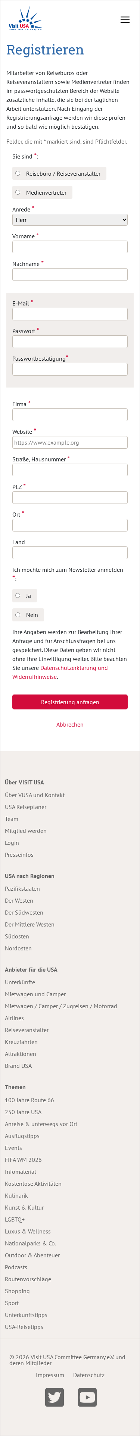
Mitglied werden (26, 830)
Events (13, 1147)
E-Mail (22, 303)
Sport (12, 1303)
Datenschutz (89, 1375)
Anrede (23, 209)
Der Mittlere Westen (30, 924)
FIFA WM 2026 (23, 1159)
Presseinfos (19, 854)
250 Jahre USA (23, 1112)
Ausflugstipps (22, 1135)
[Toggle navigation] (125, 20)
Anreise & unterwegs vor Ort (41, 1124)
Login (12, 842)
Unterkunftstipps (26, 1315)
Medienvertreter (46, 192)
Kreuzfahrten (21, 1041)
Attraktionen (20, 1053)
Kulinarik (16, 1195)
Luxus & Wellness (28, 1231)
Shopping (17, 1291)
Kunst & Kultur (24, 1207)
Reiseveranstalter (27, 1030)
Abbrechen (70, 724)
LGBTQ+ (15, 1219)
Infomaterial (20, 1171)
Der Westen (19, 900)
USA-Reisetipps (24, 1326)
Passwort (25, 330)
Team (11, 818)
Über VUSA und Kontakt (35, 795)
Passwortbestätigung (40, 358)
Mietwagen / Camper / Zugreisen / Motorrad (61, 1006)
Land (18, 542)
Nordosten (18, 948)
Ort (18, 514)
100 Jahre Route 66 (29, 1100)
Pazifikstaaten (22, 888)
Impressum (50, 1375)
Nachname (28, 263)
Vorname (25, 236)
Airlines (14, 1018)
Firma (21, 403)
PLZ (19, 486)
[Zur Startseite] (25, 20)
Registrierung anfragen (70, 702)
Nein (32, 614)
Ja (28, 595)
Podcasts (16, 1267)
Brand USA (18, 1065)
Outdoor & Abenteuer (32, 1255)
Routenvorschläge (28, 1279)
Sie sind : (25, 156)
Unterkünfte (20, 982)
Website (24, 431)
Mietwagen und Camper (35, 994)
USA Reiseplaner (25, 807)
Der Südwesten (24, 912)
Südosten (17, 936)
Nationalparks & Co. (30, 1243)
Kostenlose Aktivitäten (33, 1183)
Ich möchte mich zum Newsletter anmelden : (67, 574)
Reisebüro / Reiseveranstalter (63, 173)
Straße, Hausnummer (41, 459)
